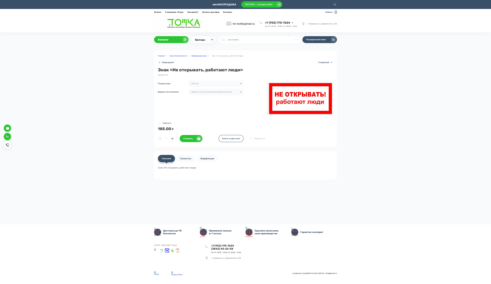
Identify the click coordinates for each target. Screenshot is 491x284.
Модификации (207, 158)
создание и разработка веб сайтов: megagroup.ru (314, 273)
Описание (166, 158)
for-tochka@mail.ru (244, 23)
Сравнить (167, 123)
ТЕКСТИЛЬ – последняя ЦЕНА (258, 4)
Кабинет (329, 12)
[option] (300, 98)
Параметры (185, 158)
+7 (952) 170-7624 (277, 22)
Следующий (323, 62)
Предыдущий (168, 62)
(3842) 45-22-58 (222, 248)
